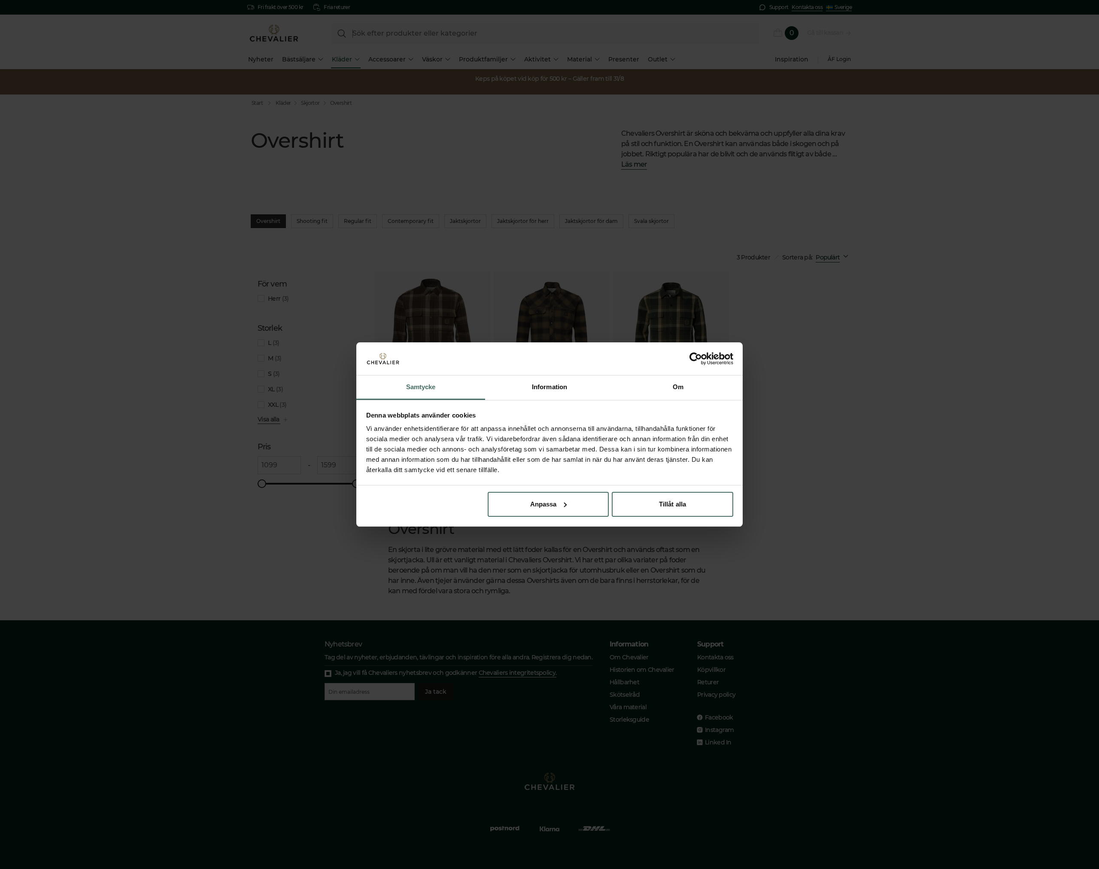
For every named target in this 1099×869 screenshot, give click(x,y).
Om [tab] (678, 386)
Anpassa (543, 504)
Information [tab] (549, 386)
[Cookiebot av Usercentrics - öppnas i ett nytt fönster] (695, 358)
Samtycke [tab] (421, 386)
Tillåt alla (672, 504)
